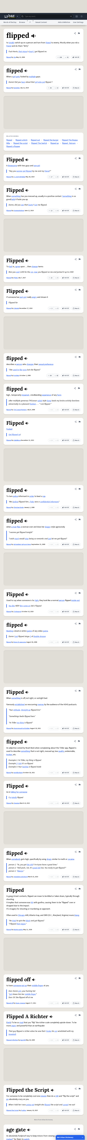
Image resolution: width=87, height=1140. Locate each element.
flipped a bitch (21, 140)
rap (44, 496)
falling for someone (19, 792)
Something (67, 196)
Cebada (16, 308)
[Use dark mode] (82, 16)
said (18, 272)
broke (48, 1031)
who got (41, 82)
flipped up (54, 143)
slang (77, 915)
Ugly (36, 600)
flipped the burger (50, 140)
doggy (47, 526)
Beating (9, 631)
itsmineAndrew (19, 210)
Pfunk (16, 278)
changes (30, 364)
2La (15, 57)
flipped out (35, 140)
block (28, 920)
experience (46, 395)
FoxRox (23, 1110)
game (29, 631)
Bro (21, 605)
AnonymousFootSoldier (22, 728)
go (7, 1099)
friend (48, 42)
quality (61, 751)
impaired (25, 395)
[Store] (77, 16)
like (20, 369)
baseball (12, 1034)
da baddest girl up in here (22, 544)
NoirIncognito (18, 929)
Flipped (8, 177)
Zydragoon (17, 611)
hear (23, 82)
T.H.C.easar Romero (20, 410)
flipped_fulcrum (69, 143)
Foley (32, 501)
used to (16, 369)
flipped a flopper (13, 146)
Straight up (25, 710)
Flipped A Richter (12, 1040)
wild (13, 199)
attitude (16, 710)
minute (43, 1096)
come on (26, 605)
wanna (19, 171)
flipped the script (20, 143)
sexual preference (46, 364)
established (20, 704)
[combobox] (46, 16)
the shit (30, 864)
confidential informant (49, 501)
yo (19, 434)
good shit (37, 867)
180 (56, 1096)
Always (20, 871)
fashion (33, 404)
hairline (25, 766)
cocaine (71, 859)
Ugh (20, 763)
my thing (20, 722)
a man (14, 526)
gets (18, 76)
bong (49, 400)
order (31, 496)
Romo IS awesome (20, 642)
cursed (65, 1104)
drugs (49, 859)
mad (21, 1022)
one (35, 165)
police (15, 496)
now (35, 272)
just (21, 297)
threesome (12, 165)
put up (24, 985)
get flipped (27, 171)
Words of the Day (10, 22)
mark (16, 538)
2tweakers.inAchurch (21, 877)
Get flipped (13, 434)
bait (10, 266)
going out (30, 1104)
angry (34, 297)
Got (35, 204)
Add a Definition (64, 22)
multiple (32, 76)
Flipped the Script (12, 1110)
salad (39, 400)
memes (40, 704)
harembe (17, 88)
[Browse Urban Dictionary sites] (11, 16)
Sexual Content (41, 22)
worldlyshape (18, 773)
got (25, 297)
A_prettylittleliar (19, 177)
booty (30, 204)
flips (19, 526)
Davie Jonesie (20, 1003)
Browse (22, 22)
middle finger (37, 985)
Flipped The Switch (39, 143)
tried (14, 920)
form (59, 395)
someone (17, 985)
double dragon (39, 636)
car (31, 272)
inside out (75, 600)
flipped (8, 57)
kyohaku (16, 375)
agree (17, 266)
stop (27, 538)
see (22, 204)
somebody (15, 859)
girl (14, 76)
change (35, 266)
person (19, 364)
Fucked (9, 429)
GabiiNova (17, 440)
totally (11, 42)
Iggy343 (23, 1040)
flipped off (9, 1003)
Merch (77, 88)
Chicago (21, 915)
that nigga (22, 51)
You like (12, 605)
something (16, 196)
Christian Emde (19, 507)
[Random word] (70, 16)
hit (32, 902)
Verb (9, 1022)
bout (31, 51)
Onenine (16, 803)
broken (9, 754)
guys (25, 369)
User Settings (78, 22)
